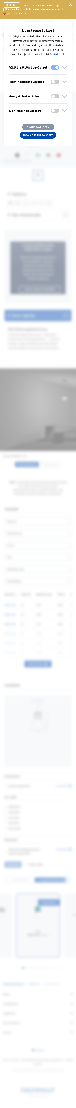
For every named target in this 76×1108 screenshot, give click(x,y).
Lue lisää (18, 13)
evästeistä (57, 54)
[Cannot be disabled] (55, 67)
